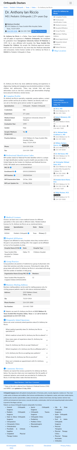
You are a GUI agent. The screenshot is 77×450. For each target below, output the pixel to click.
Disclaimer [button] (47, 445)
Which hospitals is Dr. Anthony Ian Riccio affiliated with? (26, 349)
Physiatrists (34, 426)
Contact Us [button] (29, 445)
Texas (27, 7)
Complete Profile (61, 17)
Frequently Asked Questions (60, 43)
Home (6, 7)
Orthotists (58, 441)
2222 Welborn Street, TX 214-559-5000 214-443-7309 (61, 122)
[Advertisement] (27, 68)
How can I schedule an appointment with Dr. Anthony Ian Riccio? (25, 362)
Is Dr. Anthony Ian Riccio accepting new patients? (23, 353)
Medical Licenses (61, 25)
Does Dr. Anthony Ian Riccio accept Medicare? (22, 345)
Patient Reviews (60, 47)
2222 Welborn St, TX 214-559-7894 (62, 111)
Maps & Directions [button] (40, 31)
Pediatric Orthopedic (16, 7)
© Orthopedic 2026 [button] (11, 447)
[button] (26, 132)
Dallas (34, 7)
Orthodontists (11, 426)
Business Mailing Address (60, 35)
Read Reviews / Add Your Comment (27, 382)
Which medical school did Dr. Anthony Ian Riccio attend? (26, 335)
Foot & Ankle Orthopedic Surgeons (61, 422)
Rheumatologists (36, 424)
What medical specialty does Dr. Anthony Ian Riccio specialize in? (24, 330)
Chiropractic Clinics (13, 424)
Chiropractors (11, 421)
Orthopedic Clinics (37, 417)
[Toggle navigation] (70, 3)
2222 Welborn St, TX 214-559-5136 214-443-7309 (61, 184)
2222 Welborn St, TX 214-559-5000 (61, 136)
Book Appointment (61, 39)
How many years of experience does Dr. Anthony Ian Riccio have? (24, 340)
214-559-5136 (12, 31)
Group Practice (60, 31)
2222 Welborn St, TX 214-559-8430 (61, 146)
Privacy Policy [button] (66, 445)
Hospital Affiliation (61, 28)
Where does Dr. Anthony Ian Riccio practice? (21, 357)
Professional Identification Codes (60, 21)
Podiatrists (34, 419)
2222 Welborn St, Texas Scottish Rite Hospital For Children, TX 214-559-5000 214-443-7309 (62, 169)
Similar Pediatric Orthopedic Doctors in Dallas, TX (60, 103)
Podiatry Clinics (36, 421)
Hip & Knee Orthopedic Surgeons (61, 410)
